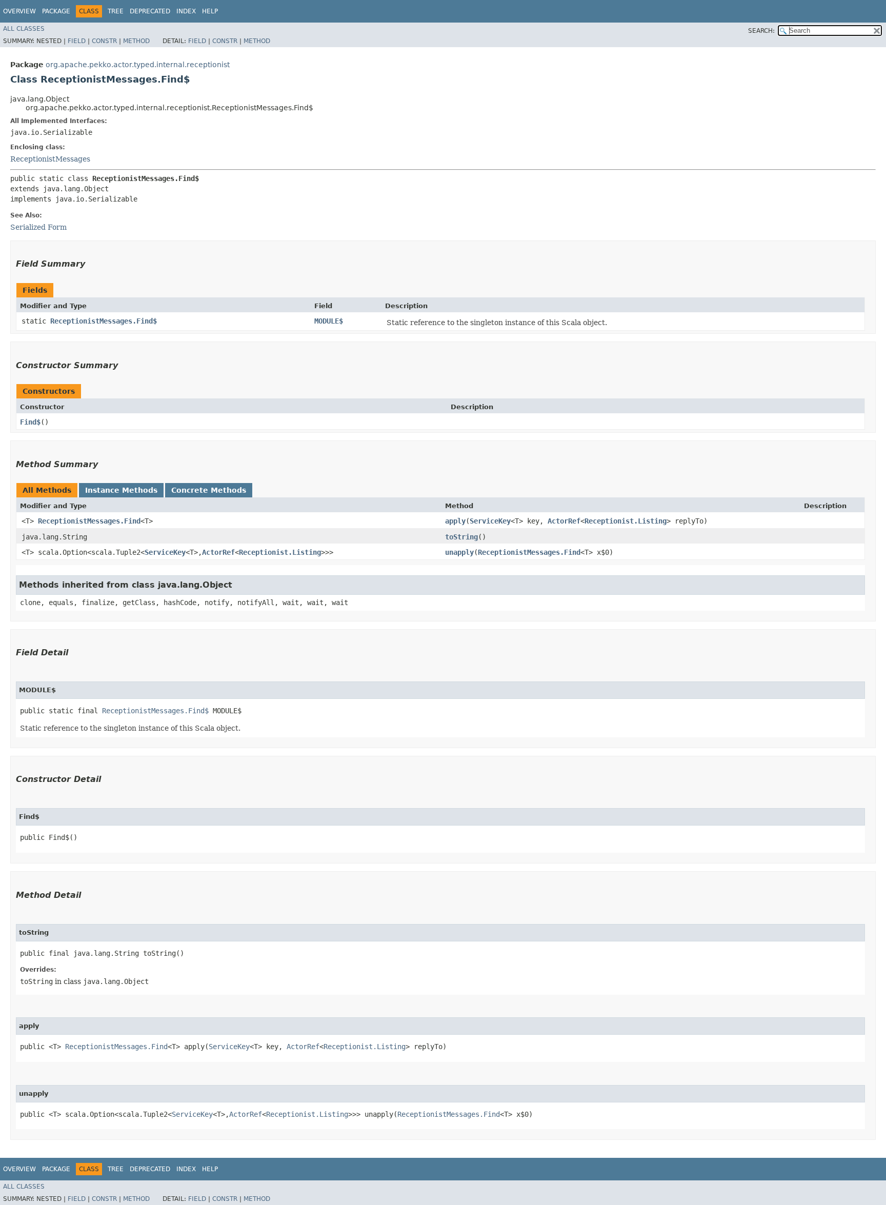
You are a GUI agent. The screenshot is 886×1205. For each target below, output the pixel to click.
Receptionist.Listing (626, 521)
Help (210, 11)
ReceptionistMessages (50, 159)
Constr (104, 41)
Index (186, 11)
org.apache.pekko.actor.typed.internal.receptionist (138, 65)
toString (461, 537)
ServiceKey (490, 521)
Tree (116, 11)
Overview (19, 11)
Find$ (30, 422)
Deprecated (150, 11)
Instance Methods (121, 490)
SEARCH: (761, 30)
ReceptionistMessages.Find (89, 521)
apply (455, 521)
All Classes (24, 28)
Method (136, 41)
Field (77, 41)
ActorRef (564, 521)
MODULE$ (328, 321)
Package (56, 11)
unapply (459, 552)
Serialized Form (38, 227)
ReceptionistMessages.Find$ (103, 321)
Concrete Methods (208, 490)
